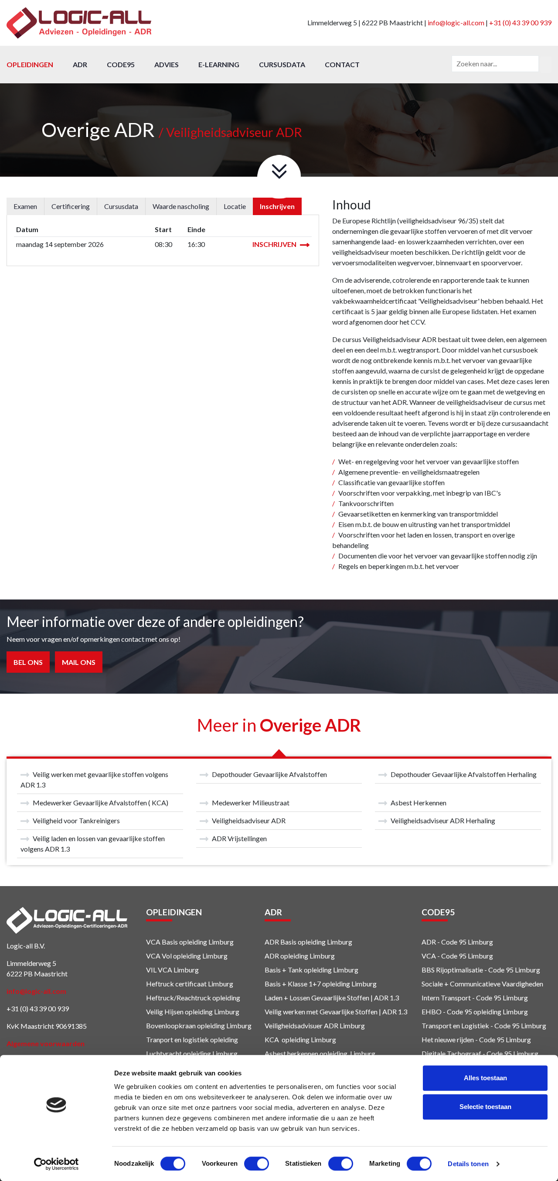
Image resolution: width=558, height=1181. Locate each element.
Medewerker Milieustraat (250, 802)
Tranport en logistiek (177, 1039)
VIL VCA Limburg (172, 969)
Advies (166, 64)
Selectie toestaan (485, 1106)
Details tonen (468, 1163)
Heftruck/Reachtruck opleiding (193, 997)
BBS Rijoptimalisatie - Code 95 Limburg (481, 969)
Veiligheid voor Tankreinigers (76, 820)
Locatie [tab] (235, 206)
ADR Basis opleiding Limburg (308, 942)
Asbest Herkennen (418, 802)
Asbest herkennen (291, 1053)
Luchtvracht (164, 1053)
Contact (342, 64)
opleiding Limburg (330, 969)
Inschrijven (275, 244)
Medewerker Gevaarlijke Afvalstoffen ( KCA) (100, 802)
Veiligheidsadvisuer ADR (301, 1025)
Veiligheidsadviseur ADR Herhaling (443, 820)
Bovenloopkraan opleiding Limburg (199, 1025)
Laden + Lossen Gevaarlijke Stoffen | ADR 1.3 (332, 997)
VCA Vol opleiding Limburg (187, 956)
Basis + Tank (284, 969)
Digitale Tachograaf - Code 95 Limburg (480, 1053)
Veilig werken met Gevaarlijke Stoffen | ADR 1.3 (336, 1011)
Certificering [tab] (70, 206)
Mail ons (78, 662)
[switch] (256, 1164)
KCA (272, 1039)
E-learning (218, 64)
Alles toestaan (485, 1078)
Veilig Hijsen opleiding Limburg (192, 1011)
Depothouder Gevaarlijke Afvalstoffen (269, 774)
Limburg (351, 1025)
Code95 (121, 64)
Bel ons (28, 662)
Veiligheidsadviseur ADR (249, 820)
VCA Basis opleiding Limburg (190, 942)
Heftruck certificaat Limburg (189, 983)
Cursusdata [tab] (121, 206)
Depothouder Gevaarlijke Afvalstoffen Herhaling (464, 774)
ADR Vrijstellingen (239, 838)
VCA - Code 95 (444, 956)
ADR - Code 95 (444, 942)
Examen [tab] (25, 206)
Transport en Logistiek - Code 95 (471, 1025)
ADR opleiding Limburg (300, 956)
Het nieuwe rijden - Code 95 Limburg (476, 1039)
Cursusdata (282, 64)
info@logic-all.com (456, 22)
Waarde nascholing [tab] (181, 206)
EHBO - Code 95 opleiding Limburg (475, 1011)
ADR (80, 64)
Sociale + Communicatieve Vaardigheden (483, 983)
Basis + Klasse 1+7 (293, 983)
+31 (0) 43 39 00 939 (520, 22)
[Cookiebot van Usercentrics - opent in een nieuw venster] (56, 1164)
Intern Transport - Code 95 (461, 997)
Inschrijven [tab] (277, 206)
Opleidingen (30, 64)
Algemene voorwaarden (46, 1043)
